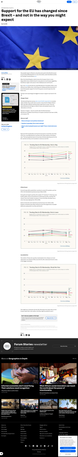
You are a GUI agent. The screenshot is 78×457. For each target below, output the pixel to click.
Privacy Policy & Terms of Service (39, 449)
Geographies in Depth (7, 7)
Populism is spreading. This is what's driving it (32, 123)
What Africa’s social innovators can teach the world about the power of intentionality (57, 388)
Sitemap (39, 451)
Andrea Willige (4, 72)
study (26, 85)
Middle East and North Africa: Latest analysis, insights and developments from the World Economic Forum (8, 412)
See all (75, 358)
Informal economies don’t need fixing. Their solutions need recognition (17, 387)
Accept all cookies (68, 451)
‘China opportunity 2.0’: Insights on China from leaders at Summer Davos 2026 (29, 412)
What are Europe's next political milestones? (32, 120)
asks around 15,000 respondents (43, 101)
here (35, 76)
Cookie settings (68, 454)
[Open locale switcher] (1, 453)
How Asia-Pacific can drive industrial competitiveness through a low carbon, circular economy (67, 412)
